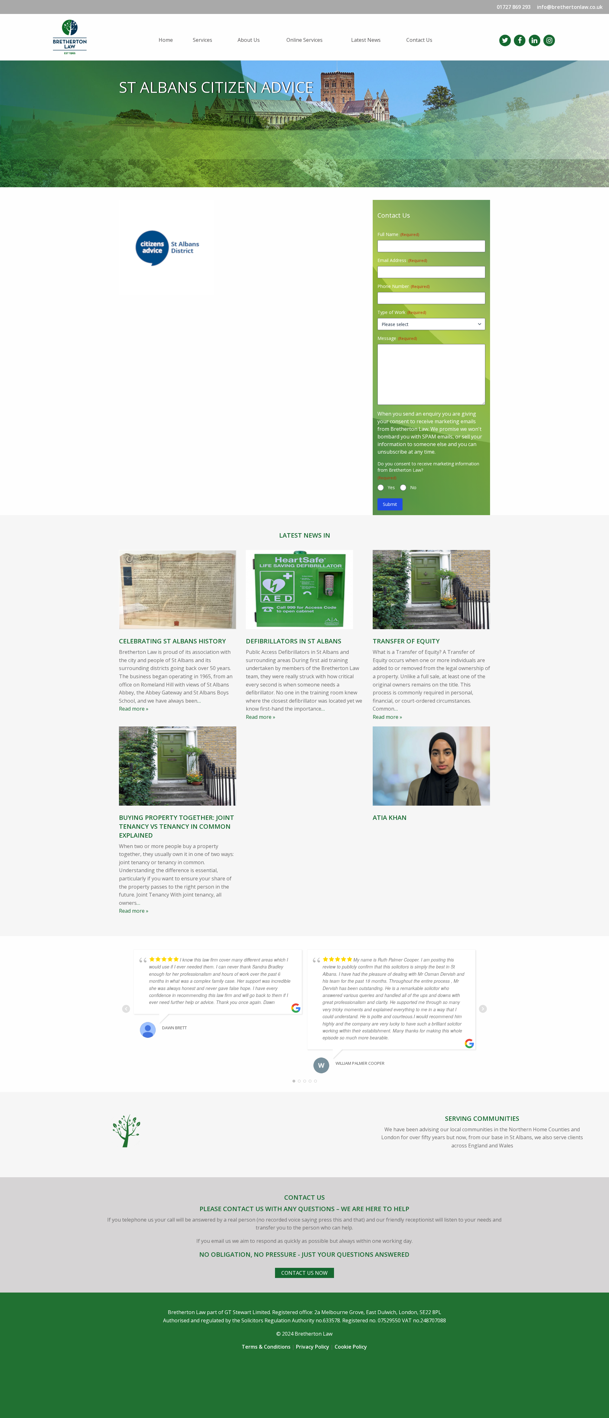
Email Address (402, 260)
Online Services (304, 39)
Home (166, 39)
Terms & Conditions (266, 1346)
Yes (391, 487)
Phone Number (403, 286)
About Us (249, 39)
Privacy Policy (312, 1346)
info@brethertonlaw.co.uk (570, 6)
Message (397, 338)
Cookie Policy (351, 1346)
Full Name (398, 234)
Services (202, 39)
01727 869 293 (514, 6)
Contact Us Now (304, 1272)
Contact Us (419, 39)
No (413, 487)
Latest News (366, 39)
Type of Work (401, 312)
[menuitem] (171, 40)
